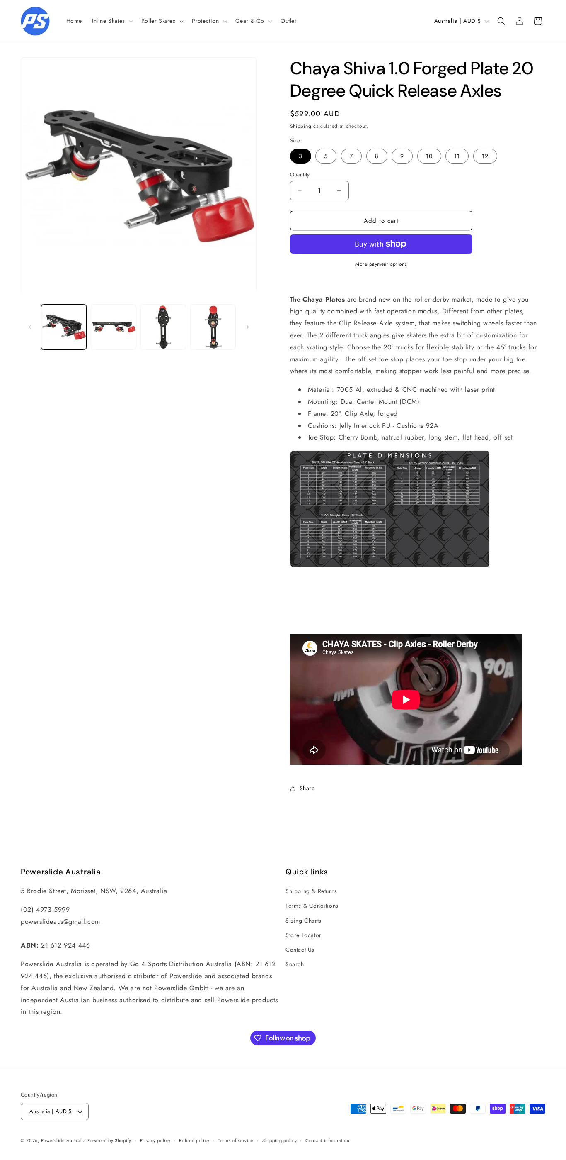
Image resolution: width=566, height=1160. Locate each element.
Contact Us (299, 949)
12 (485, 156)
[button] (111, 20)
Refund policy (194, 1141)
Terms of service (236, 1141)
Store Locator (303, 935)
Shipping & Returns (311, 891)
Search (294, 964)
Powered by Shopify (109, 1141)
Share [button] (307, 788)
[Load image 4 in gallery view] (213, 327)
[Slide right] (248, 327)
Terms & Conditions (312, 905)
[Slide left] (30, 327)
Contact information (327, 1141)
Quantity (300, 174)
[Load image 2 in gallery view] (113, 327)
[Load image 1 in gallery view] (64, 327)
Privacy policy (155, 1141)
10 (429, 156)
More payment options (381, 264)
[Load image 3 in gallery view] (163, 327)
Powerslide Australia (63, 1141)
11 (457, 156)
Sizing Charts (303, 920)
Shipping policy (279, 1141)
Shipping (301, 126)
